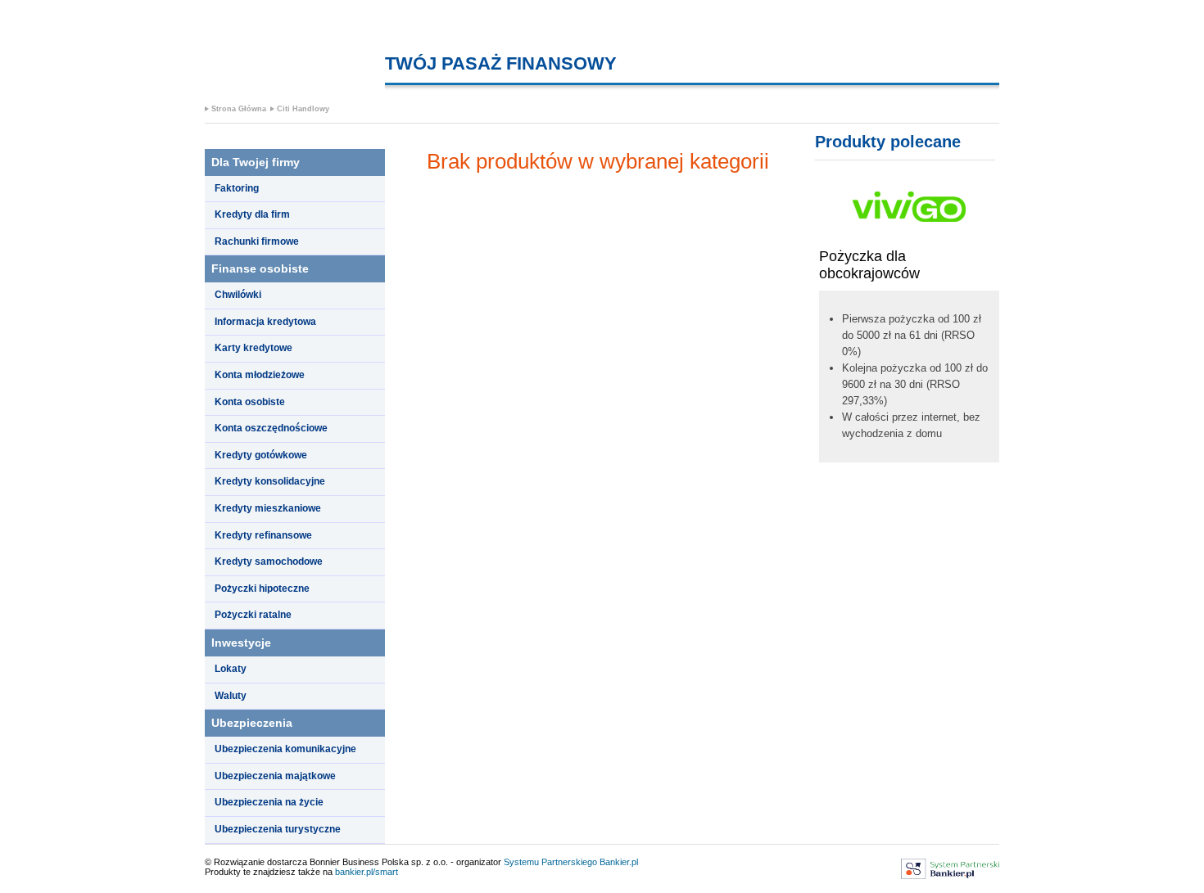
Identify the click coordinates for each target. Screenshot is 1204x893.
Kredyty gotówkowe (261, 455)
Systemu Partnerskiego (550, 862)
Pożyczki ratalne (253, 614)
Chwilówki (238, 294)
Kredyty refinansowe (263, 535)
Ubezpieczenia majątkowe (275, 776)
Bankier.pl (619, 862)
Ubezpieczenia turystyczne (278, 829)
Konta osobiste (250, 402)
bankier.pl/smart (366, 872)
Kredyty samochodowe (269, 561)
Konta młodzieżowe (260, 375)
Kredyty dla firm (252, 214)
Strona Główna (238, 109)
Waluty (231, 695)
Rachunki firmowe (257, 241)
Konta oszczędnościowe (271, 428)
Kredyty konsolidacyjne (270, 481)
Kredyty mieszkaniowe (268, 508)
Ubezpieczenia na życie (269, 802)
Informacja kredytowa (265, 321)
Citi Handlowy (303, 109)
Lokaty (231, 668)
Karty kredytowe (253, 348)
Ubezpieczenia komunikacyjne (285, 749)
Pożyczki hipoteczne (262, 588)
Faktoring (237, 188)
